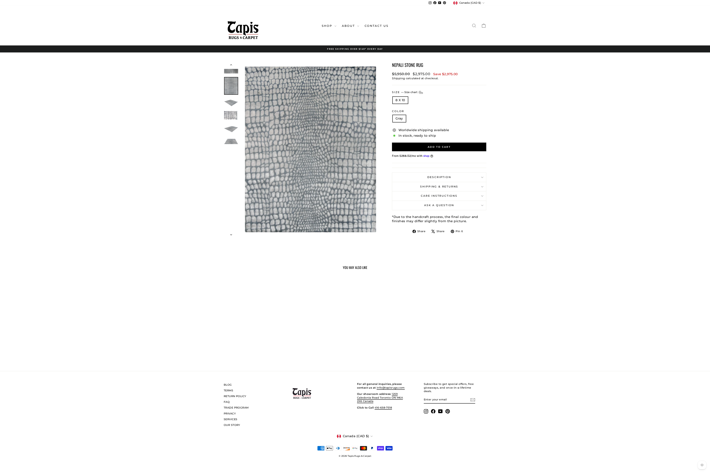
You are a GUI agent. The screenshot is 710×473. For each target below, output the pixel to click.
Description (439, 177)
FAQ (227, 402)
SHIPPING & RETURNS (439, 186)
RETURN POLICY (235, 396)
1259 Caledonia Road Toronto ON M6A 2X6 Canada (380, 397)
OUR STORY (232, 425)
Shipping (398, 78)
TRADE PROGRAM (236, 407)
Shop (328, 26)
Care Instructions (439, 195)
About (349, 26)
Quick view (255, 336)
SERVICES (230, 419)
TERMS (228, 390)
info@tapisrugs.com (391, 387)
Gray (399, 118)
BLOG (228, 384)
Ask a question (439, 205)
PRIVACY (230, 413)
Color (398, 111)
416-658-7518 (383, 407)
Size (405, 92)
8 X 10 (400, 100)
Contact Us (376, 26)
